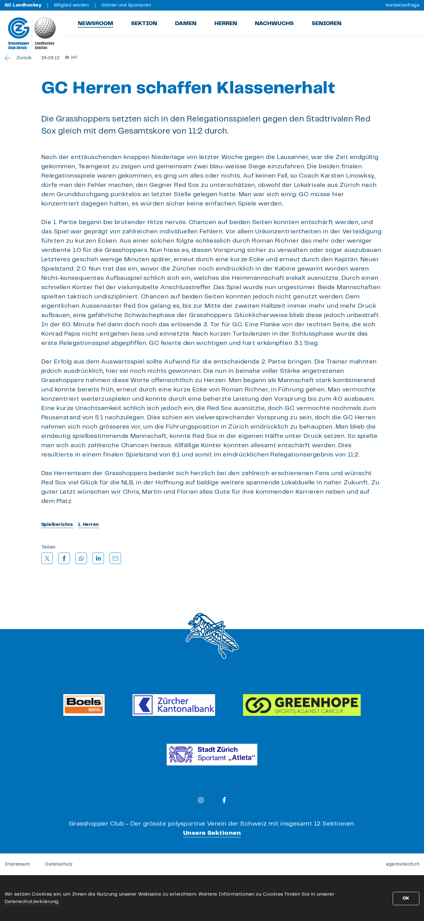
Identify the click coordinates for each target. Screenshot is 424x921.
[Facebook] (224, 800)
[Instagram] (201, 800)
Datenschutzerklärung (32, 901)
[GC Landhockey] (32, 33)
